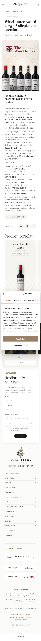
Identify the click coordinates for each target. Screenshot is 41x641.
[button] (19, 357)
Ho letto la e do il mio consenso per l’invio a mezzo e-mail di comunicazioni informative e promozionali (22, 427)
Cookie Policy (19, 608)
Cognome (9, 405)
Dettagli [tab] (17, 300)
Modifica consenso (30, 608)
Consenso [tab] (7, 300)
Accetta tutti (20, 339)
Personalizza (19, 345)
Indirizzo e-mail (11, 414)
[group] (20, 270)
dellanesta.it (24, 625)
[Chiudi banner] (37, 294)
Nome (7, 396)
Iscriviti (20, 436)
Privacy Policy (21, 424)
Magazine (17, 11)
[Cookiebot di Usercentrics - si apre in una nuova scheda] (24, 293)
